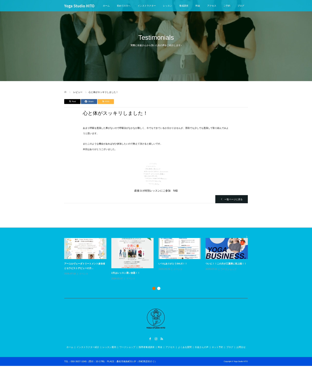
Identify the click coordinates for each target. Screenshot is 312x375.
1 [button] (154, 288)
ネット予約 (217, 347)
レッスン (167, 5)
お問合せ (241, 347)
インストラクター (147, 5)
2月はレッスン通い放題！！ (125, 273)
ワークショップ (228, 269)
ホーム (106, 5)
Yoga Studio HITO (79, 5)
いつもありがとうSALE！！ (172, 263)
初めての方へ (123, 5)
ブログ (240, 5)
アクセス (211, 5)
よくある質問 (185, 347)
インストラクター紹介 (88, 347)
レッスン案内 (109, 347)
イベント (83, 273)
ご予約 (226, 5)
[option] (158, 259)
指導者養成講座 (147, 347)
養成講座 (183, 5)
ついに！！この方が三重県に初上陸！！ (226, 263)
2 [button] (158, 288)
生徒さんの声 (201, 347)
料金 (197, 5)
